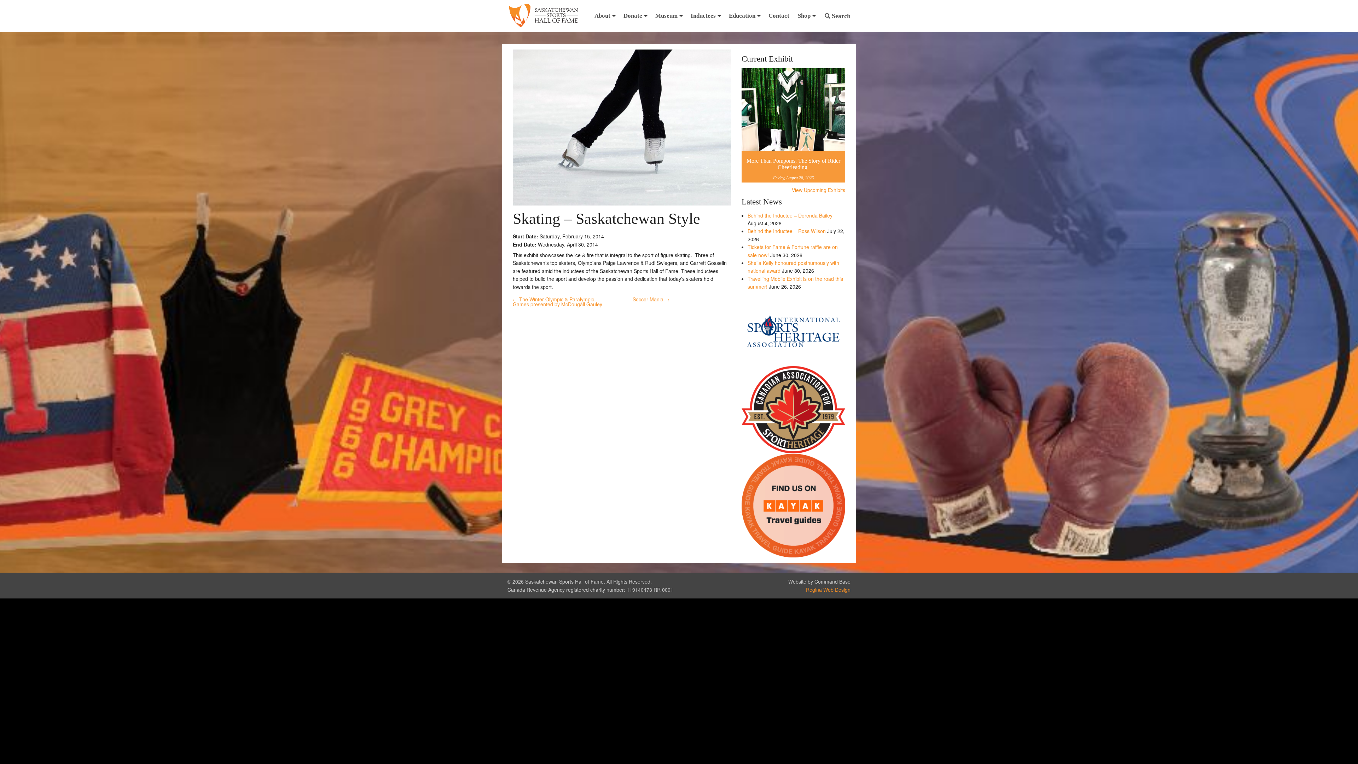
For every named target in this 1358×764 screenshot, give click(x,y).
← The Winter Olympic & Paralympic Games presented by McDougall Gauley (557, 302)
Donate (632, 15)
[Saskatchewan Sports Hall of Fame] (543, 16)
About (602, 15)
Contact (778, 15)
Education (742, 15)
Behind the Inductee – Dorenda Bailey (790, 215)
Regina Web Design (828, 589)
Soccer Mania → (651, 299)
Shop (804, 15)
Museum (666, 15)
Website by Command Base (819, 581)
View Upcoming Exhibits (818, 189)
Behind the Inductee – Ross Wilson (787, 231)
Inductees (703, 15)
